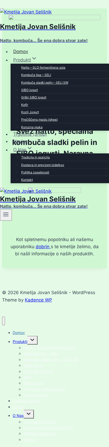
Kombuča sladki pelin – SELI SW (44, 82)
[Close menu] (3, 321)
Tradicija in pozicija (35, 157)
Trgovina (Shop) (30, 134)
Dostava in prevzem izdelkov (42, 165)
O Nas (18, 415)
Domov (20, 51)
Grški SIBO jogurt (33, 97)
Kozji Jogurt (30, 112)
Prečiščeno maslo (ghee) (39, 119)
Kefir (24, 105)
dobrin (43, 246)
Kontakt (27, 180)
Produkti (20, 341)
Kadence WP (38, 300)
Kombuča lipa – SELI (36, 75)
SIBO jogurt (29, 90)
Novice (20, 141)
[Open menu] (6, 215)
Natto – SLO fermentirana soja (43, 67)
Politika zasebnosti (35, 172)
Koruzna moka (32, 127)
